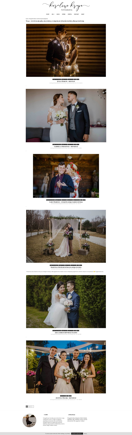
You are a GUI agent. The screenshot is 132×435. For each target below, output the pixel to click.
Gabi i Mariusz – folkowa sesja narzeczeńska (66, 202)
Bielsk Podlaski (83, 418)
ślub (75, 79)
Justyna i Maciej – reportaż (66, 398)
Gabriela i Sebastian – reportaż (66, 146)
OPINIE (63, 14)
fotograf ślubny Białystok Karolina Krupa (58, 83)
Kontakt (76, 14)
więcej (85, 433)
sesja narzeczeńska (77, 199)
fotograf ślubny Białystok (57, 79)
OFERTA (70, 14)
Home (27, 18)
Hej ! (53, 14)
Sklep (82, 14)
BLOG (58, 14)
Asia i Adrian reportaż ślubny (66, 332)
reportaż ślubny (70, 79)
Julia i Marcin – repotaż (66, 81)
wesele (78, 79)
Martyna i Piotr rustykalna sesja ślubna (66, 267)
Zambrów (77, 419)
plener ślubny (64, 199)
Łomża (81, 419)
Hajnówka (69, 419)
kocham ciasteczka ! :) (77, 433)
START (47, 14)
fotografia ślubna (64, 79)
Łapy (73, 419)
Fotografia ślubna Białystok (73, 418)
